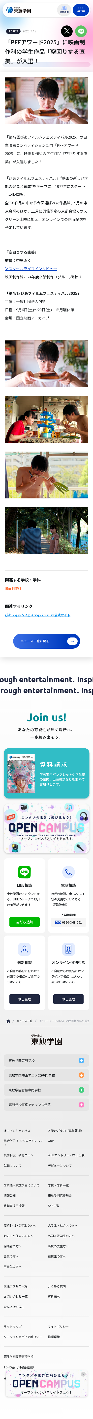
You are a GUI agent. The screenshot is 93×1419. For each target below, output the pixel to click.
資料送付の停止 (14, 1307)
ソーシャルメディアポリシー (23, 1337)
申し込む (24, 999)
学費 (51, 1141)
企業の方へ (11, 1256)
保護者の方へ (13, 1246)
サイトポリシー (58, 1327)
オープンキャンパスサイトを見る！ (46, 1392)
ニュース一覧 (24, 1021)
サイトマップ (13, 1327)
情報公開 (10, 1195)
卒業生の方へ (13, 1266)
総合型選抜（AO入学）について (23, 1143)
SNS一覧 (53, 1206)
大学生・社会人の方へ (63, 1225)
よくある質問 (57, 1286)
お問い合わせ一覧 (16, 1296)
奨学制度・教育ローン (18, 1155)
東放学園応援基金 (60, 1195)
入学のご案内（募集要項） (66, 1131)
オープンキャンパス (17, 1131)
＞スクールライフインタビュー (31, 268)
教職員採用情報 (14, 1206)
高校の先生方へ (58, 1246)
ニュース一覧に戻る (35, 640)
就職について (13, 1166)
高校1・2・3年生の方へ (20, 1225)
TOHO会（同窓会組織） (20, 1367)
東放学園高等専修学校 (18, 1356)
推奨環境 (54, 1337)
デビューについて (60, 1166)
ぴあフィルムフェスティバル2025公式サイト (37, 615)
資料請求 (54, 1296)
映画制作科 (13, 588)
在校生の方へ (57, 1256)
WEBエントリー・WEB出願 (66, 1155)
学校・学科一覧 (58, 1185)
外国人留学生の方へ (61, 1236)
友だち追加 (24, 921)
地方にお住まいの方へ (18, 1236)
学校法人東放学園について (21, 1185)
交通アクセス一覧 (15, 1286)
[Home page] (8, 1021)
